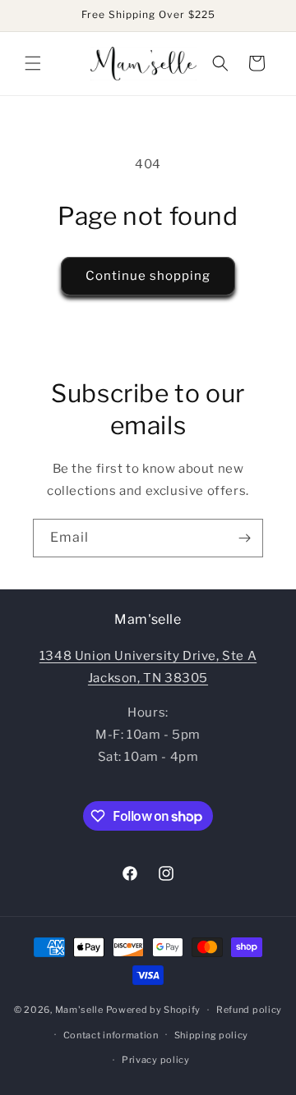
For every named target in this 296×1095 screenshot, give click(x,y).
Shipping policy (211, 1035)
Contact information (111, 1035)
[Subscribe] (244, 538)
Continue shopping (148, 275)
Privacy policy (156, 1059)
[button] (33, 63)
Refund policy (249, 1009)
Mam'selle (79, 1009)
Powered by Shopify (153, 1009)
